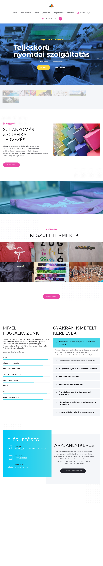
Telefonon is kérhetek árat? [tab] (71, 384)
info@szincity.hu (21, 467)
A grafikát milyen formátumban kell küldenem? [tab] (75, 393)
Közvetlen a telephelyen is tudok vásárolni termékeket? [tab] (77, 403)
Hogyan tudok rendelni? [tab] (69, 377)
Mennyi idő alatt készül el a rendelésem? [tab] (77, 412)
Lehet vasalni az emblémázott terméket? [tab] (77, 361)
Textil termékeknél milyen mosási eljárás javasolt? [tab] (77, 343)
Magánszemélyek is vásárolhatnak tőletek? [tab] (78, 369)
